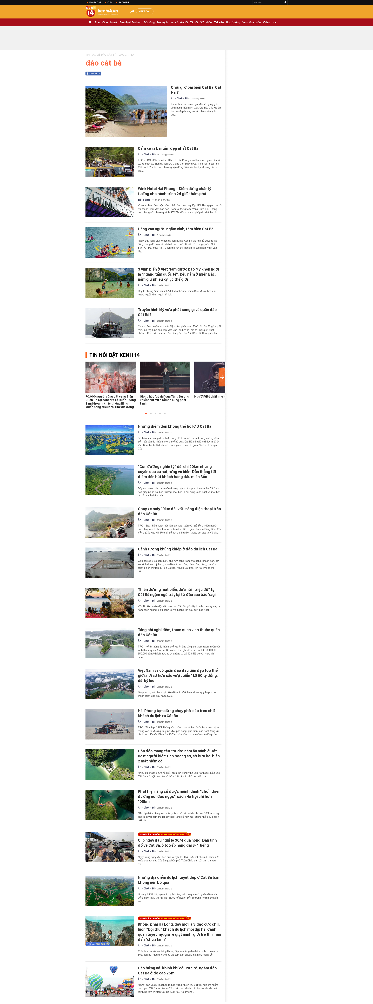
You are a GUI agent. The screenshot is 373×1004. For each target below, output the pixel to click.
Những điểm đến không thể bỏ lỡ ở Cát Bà (174, 426)
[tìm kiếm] (285, 2)
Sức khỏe (206, 22)
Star (97, 22)
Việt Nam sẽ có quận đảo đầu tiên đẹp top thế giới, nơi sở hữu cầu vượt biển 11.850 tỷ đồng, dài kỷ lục (178, 675)
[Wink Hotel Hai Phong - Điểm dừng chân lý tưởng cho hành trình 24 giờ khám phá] (109, 202)
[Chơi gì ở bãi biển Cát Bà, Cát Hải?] (126, 111)
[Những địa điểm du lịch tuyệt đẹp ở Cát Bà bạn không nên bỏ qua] (109, 891)
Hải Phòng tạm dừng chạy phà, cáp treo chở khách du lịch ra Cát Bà (176, 713)
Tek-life (219, 22)
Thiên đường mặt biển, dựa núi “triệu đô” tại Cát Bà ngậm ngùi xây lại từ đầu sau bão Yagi (177, 592)
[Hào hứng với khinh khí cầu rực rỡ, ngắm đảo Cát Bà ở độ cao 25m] (109, 981)
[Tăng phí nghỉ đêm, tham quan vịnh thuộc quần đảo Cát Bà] (109, 643)
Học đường (233, 22)
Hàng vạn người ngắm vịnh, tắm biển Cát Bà (176, 229)
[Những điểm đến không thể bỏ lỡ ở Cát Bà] (109, 440)
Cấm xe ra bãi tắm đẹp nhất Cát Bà (168, 148)
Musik (113, 22)
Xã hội (194, 22)
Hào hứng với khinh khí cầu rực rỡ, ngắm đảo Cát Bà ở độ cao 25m (177, 970)
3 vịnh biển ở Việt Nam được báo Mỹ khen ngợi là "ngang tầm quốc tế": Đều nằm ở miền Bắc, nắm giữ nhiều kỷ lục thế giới (178, 274)
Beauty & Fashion (130, 22)
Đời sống (149, 22)
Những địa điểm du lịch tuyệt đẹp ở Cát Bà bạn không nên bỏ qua (178, 880)
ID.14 (109, 2)
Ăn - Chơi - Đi (179, 22)
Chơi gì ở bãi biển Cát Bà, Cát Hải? (196, 90)
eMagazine (95, 2)
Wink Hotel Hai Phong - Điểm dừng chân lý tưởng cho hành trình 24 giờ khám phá (174, 191)
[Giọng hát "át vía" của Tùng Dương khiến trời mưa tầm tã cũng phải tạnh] (165, 377)
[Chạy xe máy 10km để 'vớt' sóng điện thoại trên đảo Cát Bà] (109, 522)
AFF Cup (145, 11)
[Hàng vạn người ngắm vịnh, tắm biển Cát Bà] (109, 242)
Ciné (105, 22)
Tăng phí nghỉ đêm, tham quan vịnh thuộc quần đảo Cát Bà (179, 632)
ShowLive (124, 2)
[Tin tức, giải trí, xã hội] (104, 12)
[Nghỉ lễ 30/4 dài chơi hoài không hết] (179, 834)
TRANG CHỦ (90, 22)
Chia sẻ (94, 73)
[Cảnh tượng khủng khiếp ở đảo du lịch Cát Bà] (109, 563)
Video (266, 22)
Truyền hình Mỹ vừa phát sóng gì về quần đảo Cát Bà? (177, 312)
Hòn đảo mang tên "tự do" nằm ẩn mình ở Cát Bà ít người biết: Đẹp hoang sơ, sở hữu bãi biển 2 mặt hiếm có (179, 756)
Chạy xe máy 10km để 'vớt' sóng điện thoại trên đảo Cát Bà (179, 511)
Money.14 (163, 22)
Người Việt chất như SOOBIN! (215, 396)
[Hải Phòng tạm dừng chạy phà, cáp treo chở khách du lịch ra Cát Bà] (109, 724)
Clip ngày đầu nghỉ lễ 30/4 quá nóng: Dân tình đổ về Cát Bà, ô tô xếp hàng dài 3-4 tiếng (177, 843)
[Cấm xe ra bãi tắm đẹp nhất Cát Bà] (109, 162)
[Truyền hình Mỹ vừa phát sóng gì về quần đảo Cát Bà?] (109, 323)
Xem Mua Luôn (251, 22)
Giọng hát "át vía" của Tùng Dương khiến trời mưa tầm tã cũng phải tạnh (164, 400)
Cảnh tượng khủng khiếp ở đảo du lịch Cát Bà (177, 549)
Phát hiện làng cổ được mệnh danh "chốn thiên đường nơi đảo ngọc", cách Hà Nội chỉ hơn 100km (179, 796)
